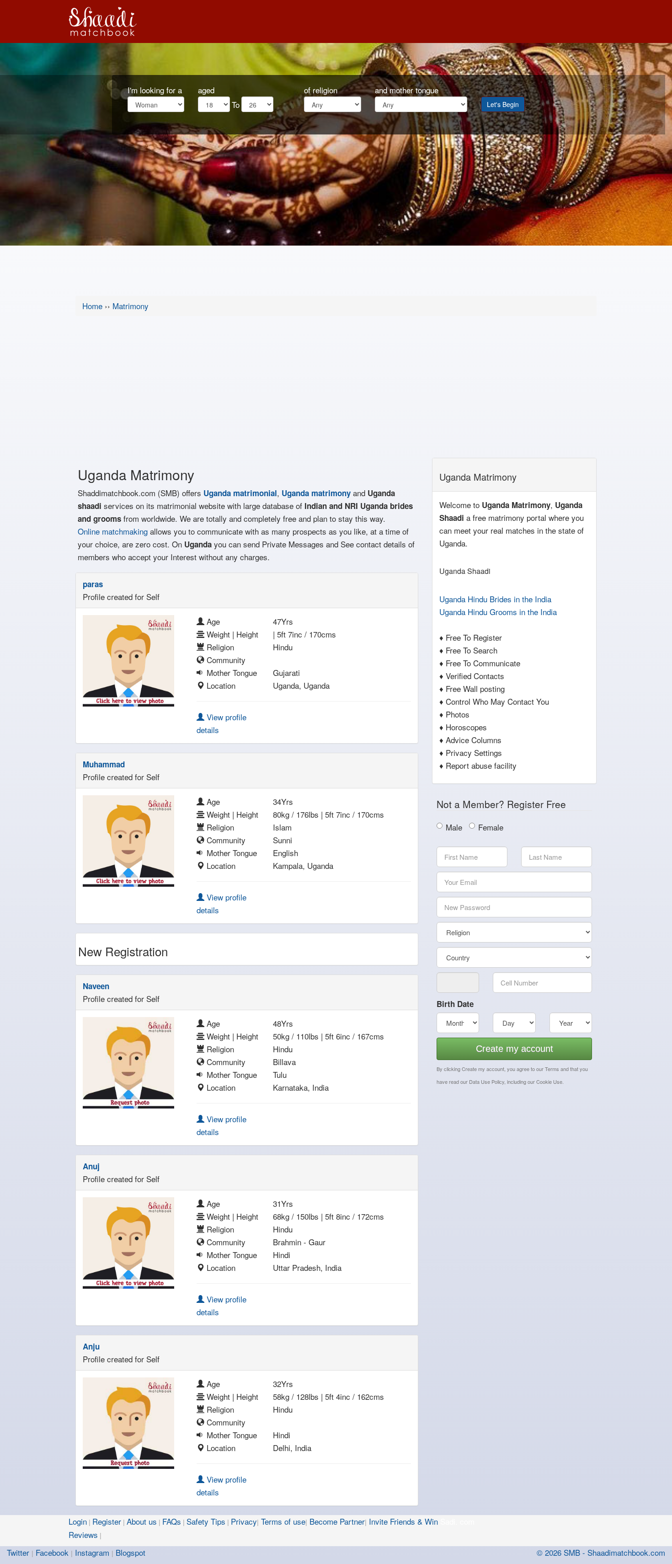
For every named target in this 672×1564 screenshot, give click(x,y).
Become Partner (337, 1521)
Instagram (92, 1552)
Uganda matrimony (316, 492)
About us (142, 1521)
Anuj (91, 1166)
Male (454, 827)
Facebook (52, 1552)
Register (106, 1521)
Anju (91, 1346)
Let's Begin (503, 104)
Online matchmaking (113, 531)
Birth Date (455, 1003)
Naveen (96, 985)
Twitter (18, 1552)
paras (93, 583)
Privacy (244, 1521)
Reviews (83, 1534)
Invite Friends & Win (403, 1521)
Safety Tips (206, 1521)
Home (92, 305)
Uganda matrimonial (240, 492)
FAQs (171, 1521)
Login (78, 1521)
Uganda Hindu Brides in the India (495, 599)
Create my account (514, 1049)
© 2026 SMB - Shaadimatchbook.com (601, 1552)
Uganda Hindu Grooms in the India (498, 611)
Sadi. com (457, 1521)
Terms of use (283, 1521)
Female (490, 827)
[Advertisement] (336, 389)
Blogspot (130, 1552)
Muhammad (104, 764)
